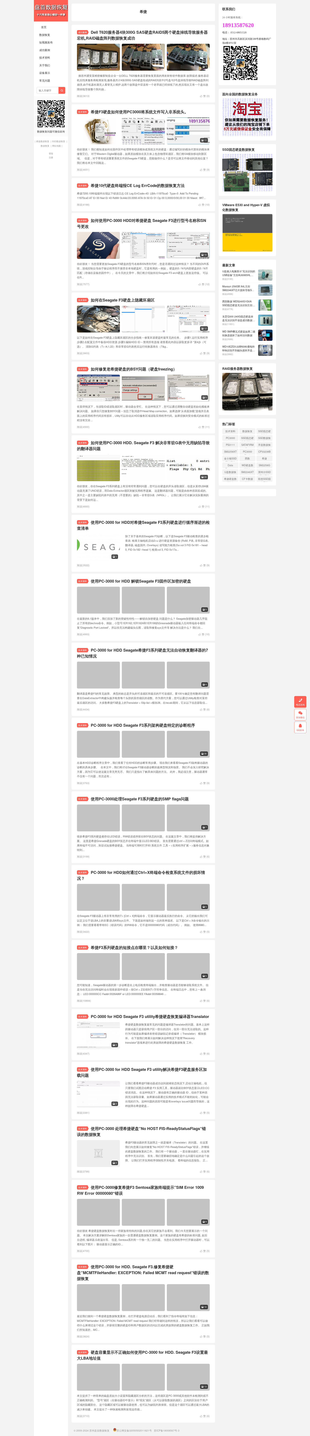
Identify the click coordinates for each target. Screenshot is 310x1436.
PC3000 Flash (247, 452)
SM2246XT (247, 472)
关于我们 (44, 65)
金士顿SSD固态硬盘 (230, 459)
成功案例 (44, 50)
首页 (43, 27)
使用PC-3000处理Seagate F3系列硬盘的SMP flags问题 (140, 799)
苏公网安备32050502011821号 (134, 1430)
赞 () (205, 96)
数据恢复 (44, 35)
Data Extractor (230, 465)
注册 (51, 157)
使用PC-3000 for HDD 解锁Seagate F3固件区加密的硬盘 (141, 581)
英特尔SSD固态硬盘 (264, 472)
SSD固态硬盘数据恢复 (247, 438)
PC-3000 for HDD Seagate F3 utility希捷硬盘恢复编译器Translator (150, 1016)
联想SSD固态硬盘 (264, 479)
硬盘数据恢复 (42, 141)
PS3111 (230, 445)
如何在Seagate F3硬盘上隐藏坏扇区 (123, 300)
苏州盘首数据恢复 (51, 11)
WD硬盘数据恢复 (247, 465)
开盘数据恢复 (264, 445)
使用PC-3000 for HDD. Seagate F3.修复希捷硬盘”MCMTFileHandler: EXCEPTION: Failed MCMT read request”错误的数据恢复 (143, 1272)
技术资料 (44, 57)
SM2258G (264, 465)
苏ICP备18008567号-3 (166, 1430)
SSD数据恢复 (58, 141)
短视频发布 (46, 42)
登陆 (51, 153)
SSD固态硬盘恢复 (264, 431)
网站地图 (56, 145)
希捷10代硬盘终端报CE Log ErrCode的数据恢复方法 (138, 185)
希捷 (264, 458)
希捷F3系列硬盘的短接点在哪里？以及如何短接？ (134, 947)
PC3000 (230, 438)
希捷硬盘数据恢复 (230, 479)
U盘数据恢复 (230, 472)
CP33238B (264, 451)
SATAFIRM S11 (247, 445)
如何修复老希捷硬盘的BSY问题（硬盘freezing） (134, 369)
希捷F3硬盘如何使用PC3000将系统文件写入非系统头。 (139, 112)
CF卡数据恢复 (247, 479)
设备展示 (44, 73)
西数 (247, 458)
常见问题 (44, 80)
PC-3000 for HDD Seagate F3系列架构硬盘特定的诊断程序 (143, 725)
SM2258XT (230, 451)
